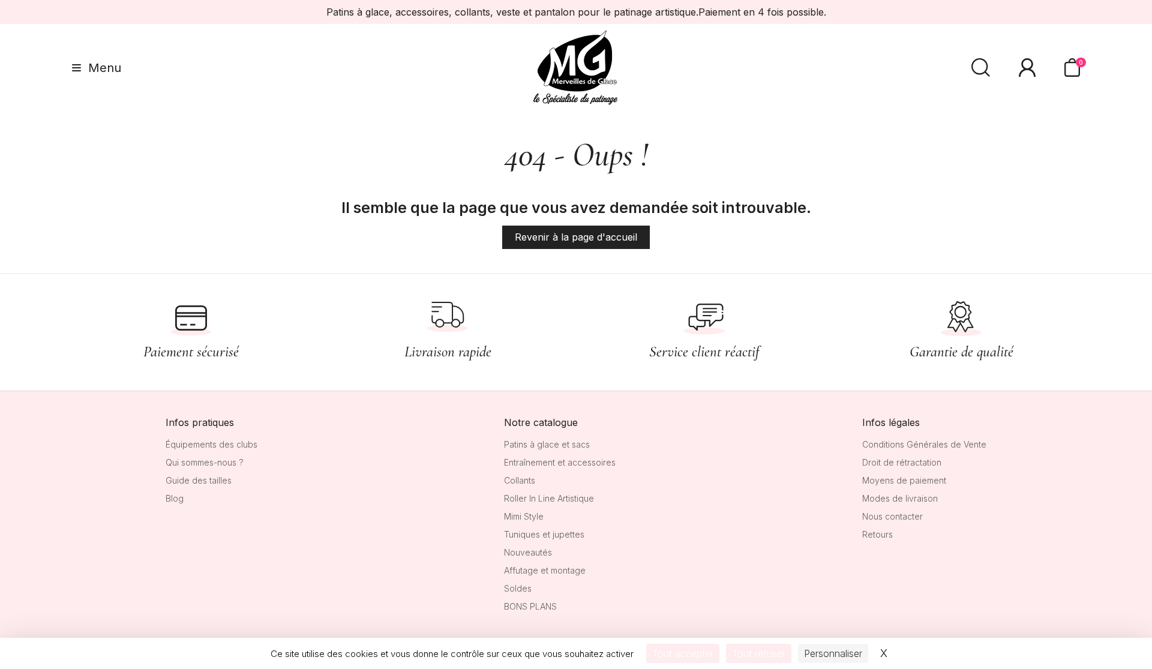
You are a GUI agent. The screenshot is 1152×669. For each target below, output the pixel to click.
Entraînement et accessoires (560, 462)
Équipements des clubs (211, 444)
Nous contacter (892, 516)
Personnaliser (833, 653)
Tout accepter (682, 653)
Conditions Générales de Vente (924, 444)
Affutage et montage (545, 570)
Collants (519, 480)
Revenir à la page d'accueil (576, 237)
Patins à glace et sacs (547, 444)
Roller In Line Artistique (549, 498)
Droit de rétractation (901, 462)
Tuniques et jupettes (544, 534)
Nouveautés (528, 552)
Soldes (518, 588)
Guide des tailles (199, 480)
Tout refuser (758, 653)
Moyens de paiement (904, 480)
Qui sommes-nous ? (205, 462)
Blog (175, 498)
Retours (877, 534)
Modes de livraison (900, 498)
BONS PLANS (530, 606)
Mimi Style (524, 516)
